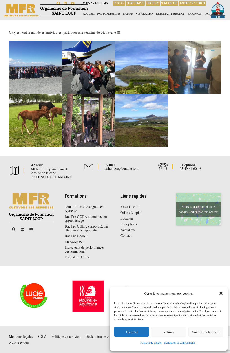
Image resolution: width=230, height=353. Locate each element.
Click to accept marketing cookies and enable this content (198, 209)
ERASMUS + (75, 241)
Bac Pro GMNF (76, 235)
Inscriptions (128, 223)
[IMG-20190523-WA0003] (35, 120)
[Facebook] (13, 229)
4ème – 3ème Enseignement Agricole (84, 208)
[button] (221, 293)
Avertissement (19, 342)
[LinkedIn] (22, 229)
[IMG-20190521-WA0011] (194, 67)
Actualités (127, 229)
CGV (42, 336)
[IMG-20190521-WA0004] (141, 67)
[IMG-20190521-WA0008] (35, 67)
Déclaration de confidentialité (179, 342)
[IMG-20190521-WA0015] (141, 120)
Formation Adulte (77, 256)
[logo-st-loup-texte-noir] (46, 10)
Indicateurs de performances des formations (84, 249)
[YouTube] (31, 229)
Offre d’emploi (131, 212)
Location (126, 218)
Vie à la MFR (130, 206)
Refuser (168, 332)
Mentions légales (21, 336)
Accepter (131, 332)
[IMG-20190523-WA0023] (88, 120)
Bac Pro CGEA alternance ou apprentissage (86, 218)
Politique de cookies (151, 342)
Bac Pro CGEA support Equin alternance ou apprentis (86, 228)
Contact (125, 235)
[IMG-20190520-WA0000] (88, 67)
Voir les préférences (206, 332)
